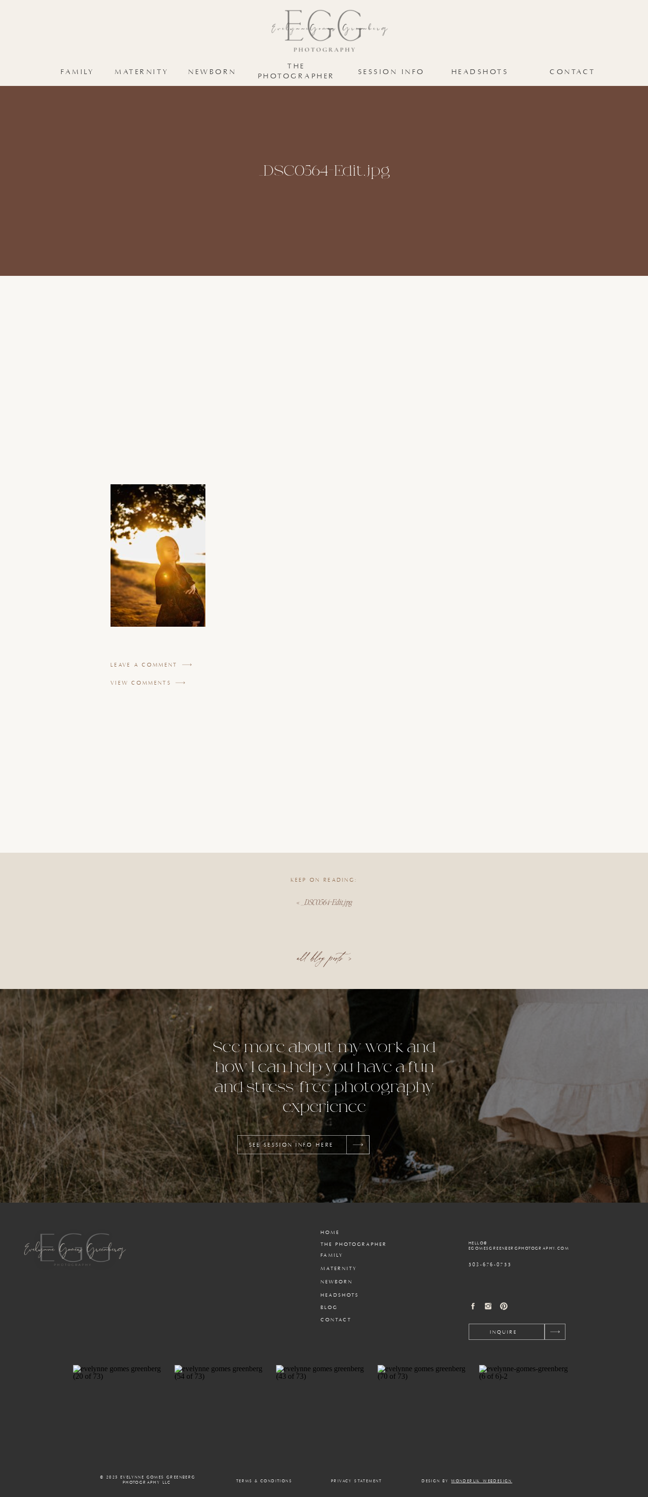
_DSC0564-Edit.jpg (326, 902)
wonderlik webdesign (481, 1481)
